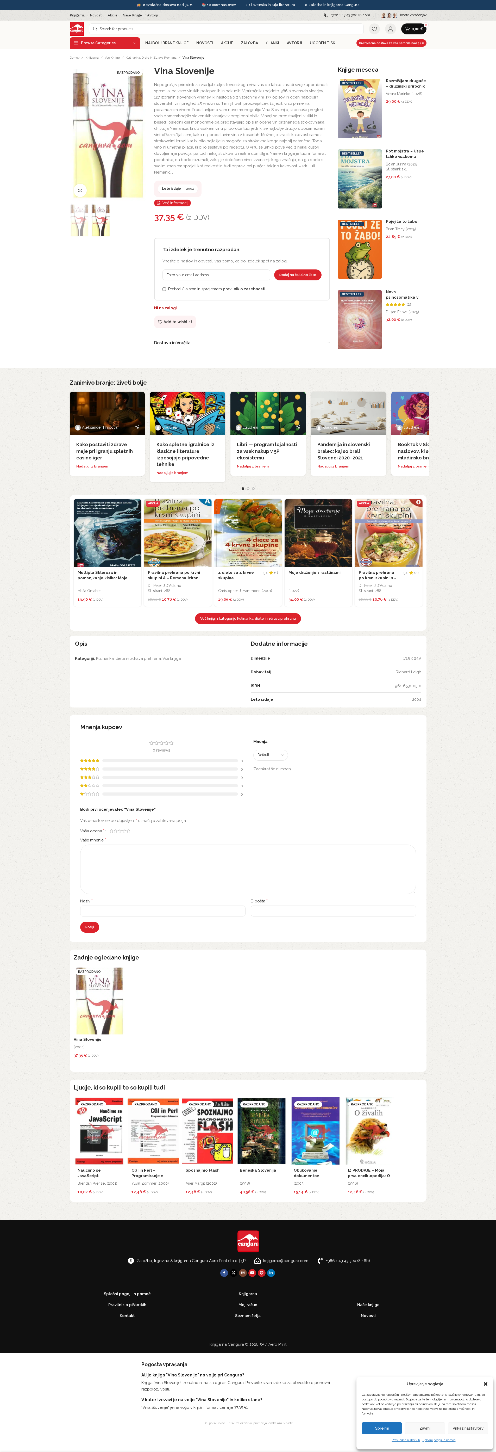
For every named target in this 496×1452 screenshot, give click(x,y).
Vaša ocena (92, 831)
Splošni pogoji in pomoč (439, 1440)
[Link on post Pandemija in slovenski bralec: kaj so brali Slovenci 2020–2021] (348, 413)
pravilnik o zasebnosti (244, 289)
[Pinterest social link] (262, 1273)
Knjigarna (92, 57)
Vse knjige (112, 57)
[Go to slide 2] (248, 488)
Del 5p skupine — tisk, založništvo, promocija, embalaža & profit (248, 1423)
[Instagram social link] (243, 1273)
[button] (485, 1384)
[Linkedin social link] (271, 1273)
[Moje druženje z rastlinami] (318, 533)
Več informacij (175, 203)
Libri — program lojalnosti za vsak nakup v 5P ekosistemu (267, 451)
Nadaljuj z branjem (92, 466)
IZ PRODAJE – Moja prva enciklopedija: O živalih (369, 1176)
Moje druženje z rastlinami (314, 572)
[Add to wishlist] (136, 504)
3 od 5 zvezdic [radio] (120, 831)
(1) (276, 573)
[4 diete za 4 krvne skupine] (248, 533)
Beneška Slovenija (258, 1170)
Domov (74, 57)
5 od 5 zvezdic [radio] (128, 831)
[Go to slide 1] (243, 488)
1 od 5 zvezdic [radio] (112, 831)
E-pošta (259, 901)
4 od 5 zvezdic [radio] (124, 831)
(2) (409, 304)
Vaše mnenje (93, 840)
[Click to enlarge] (80, 190)
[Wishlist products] (374, 29)
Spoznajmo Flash (202, 1170)
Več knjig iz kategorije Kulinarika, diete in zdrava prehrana (248, 618)
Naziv (86, 901)
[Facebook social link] (224, 1273)
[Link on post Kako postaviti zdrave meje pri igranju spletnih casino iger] (107, 413)
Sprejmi (382, 1428)
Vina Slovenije (88, 1039)
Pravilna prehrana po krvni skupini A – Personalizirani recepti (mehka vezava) (174, 578)
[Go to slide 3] (253, 488)
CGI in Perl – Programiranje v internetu (147, 1176)
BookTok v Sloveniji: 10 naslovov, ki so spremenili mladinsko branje (427, 451)
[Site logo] (77, 28)
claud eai (170, 427)
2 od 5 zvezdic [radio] (116, 831)
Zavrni (424, 1428)
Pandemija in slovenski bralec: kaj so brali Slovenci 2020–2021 (343, 451)
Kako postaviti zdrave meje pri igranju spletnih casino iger (104, 451)
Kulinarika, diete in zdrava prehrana (151, 57)
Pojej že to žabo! (402, 221)
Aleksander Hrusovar (100, 427)
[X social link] (233, 1273)
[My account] (390, 29)
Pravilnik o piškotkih (406, 1440)
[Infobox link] (347, 15)
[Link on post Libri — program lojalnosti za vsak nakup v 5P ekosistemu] (268, 413)
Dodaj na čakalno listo (297, 275)
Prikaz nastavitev (468, 1428)
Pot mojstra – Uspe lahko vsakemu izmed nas (405, 156)
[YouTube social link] (252, 1273)
